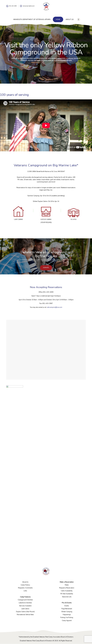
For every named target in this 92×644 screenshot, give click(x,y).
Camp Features (25, 597)
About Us (25, 582)
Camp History (25, 585)
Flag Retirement (66, 609)
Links (25, 591)
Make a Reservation (67, 582)
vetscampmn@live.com (54, 307)
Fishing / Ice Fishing (66, 618)
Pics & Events (67, 603)
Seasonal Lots (66, 597)
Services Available (25, 606)
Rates (67, 585)
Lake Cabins (25, 609)
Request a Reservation (66, 588)
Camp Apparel (67, 621)
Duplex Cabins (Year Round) (25, 612)
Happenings (67, 615)
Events (67, 606)
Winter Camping (66, 612)
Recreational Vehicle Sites (25, 615)
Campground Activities (25, 600)
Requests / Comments (25, 588)
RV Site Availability (66, 594)
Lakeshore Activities (25, 603)
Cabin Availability (66, 591)
